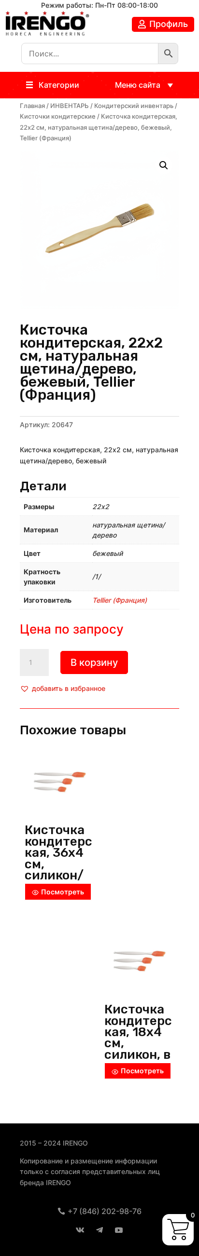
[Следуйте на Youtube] (119, 1230)
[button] (59, 85)
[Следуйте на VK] (80, 1230)
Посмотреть (62, 892)
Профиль (168, 24)
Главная (32, 105)
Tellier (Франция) (119, 600)
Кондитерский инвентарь (133, 105)
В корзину (94, 662)
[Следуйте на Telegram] (99, 1230)
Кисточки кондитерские (58, 116)
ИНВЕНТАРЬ (69, 105)
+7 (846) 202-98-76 (105, 1211)
